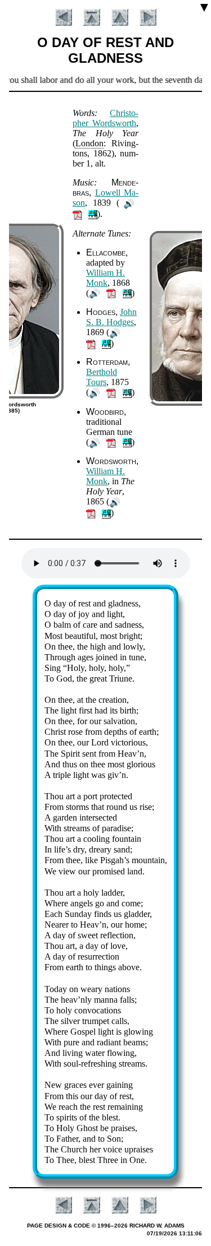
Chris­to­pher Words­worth (105, 118)
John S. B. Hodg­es (111, 317)
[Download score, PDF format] (77, 214)
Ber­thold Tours (101, 377)
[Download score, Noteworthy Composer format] (92, 214)
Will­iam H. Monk (105, 278)
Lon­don (89, 143)
